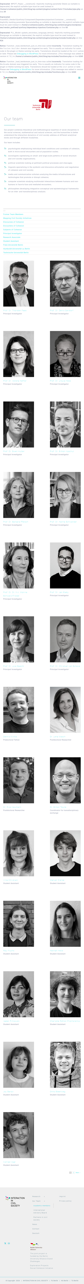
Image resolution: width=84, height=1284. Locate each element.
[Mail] (9, 1243)
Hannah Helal (56, 951)
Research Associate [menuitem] (11, 237)
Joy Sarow (8, 1091)
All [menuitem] (4, 211)
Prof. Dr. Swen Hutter (14, 451)
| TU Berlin (73, 1280)
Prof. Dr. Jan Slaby (59, 592)
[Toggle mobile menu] (79, 78)
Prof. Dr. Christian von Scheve (65, 666)
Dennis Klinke (10, 737)
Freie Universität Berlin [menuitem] (13, 245)
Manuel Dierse (57, 880)
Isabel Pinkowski (11, 1021)
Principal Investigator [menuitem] (12, 233)
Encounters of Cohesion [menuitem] (13, 226)
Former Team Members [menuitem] (13, 214)
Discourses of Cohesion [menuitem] (13, 222)
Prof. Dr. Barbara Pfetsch (15, 522)
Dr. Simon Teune (58, 807)
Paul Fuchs (8, 951)
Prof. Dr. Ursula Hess (60, 381)
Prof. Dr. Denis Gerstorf (62, 310)
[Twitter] (5, 1243)
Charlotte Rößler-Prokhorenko (65, 1021)
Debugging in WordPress (27, 54)
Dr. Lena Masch (58, 737)
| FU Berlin (53, 1280)
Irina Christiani (10, 880)
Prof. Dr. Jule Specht (13, 666)
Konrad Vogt (9, 1162)
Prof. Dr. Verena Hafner (15, 381)
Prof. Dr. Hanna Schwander (63, 522)
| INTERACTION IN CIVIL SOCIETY (34, 1280)
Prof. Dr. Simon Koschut (62, 451)
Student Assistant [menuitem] (11, 241)
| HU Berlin (63, 1280)
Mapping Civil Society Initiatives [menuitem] (17, 218)
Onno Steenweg (57, 1091)
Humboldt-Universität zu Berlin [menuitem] (16, 249)
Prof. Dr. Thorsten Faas (15, 310)
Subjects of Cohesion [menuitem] (12, 230)
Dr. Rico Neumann (12, 807)
